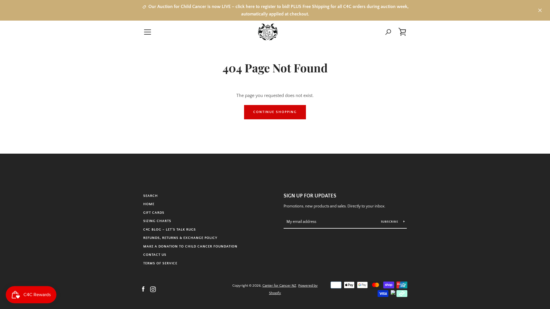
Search (150, 196)
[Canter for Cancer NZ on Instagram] (153, 289)
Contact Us (154, 255)
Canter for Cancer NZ (279, 286)
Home (148, 204)
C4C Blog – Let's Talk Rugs (169, 229)
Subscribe (390, 221)
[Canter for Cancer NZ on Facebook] (143, 289)
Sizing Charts (157, 221)
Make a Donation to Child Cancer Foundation (190, 246)
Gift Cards (153, 213)
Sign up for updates (310, 196)
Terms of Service (160, 263)
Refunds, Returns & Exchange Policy (180, 238)
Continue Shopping (275, 112)
